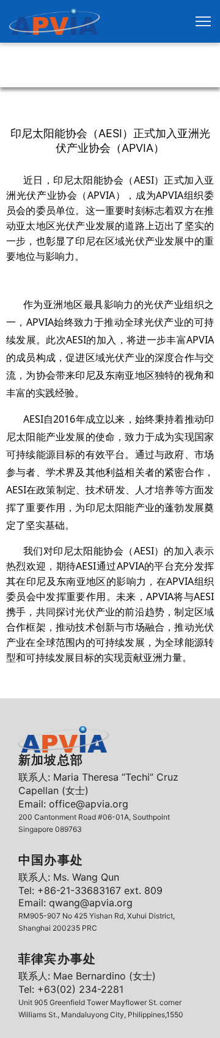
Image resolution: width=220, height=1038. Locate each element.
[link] (54, 21)
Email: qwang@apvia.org (75, 903)
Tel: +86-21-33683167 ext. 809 (90, 890)
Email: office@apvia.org (73, 804)
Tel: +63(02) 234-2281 (70, 989)
